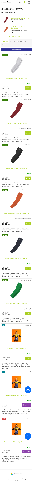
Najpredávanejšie (21, 41)
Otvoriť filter (16, 50)
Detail (28, 88)
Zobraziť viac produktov (15, 36)
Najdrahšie (12, 41)
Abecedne (4, 45)
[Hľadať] (20, 2)
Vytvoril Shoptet (18, 474)
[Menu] (29, 2)
